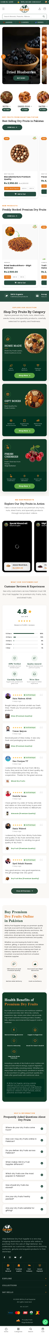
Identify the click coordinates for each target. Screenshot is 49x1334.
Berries (39, 22)
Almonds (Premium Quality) (23, 813)
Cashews (24, 22)
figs (15, 1015)
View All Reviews (23, 891)
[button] (3, 8)
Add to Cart (22, 194)
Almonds (7, 22)
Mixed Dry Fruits (18, 781)
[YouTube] (15, 1257)
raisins (28, 935)
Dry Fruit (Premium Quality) (23, 848)
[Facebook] (4, 1257)
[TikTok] (21, 1257)
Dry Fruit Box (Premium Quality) (25, 878)
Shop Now (23, 375)
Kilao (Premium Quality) (21, 716)
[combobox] (21, 16)
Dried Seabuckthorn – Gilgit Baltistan (17, 266)
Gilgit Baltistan (10, 930)
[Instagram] (10, 1257)
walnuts (35, 1013)
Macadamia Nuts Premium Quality (17, 178)
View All (11, 127)
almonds (27, 933)
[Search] (44, 16)
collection (18, 1091)
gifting (14, 944)
